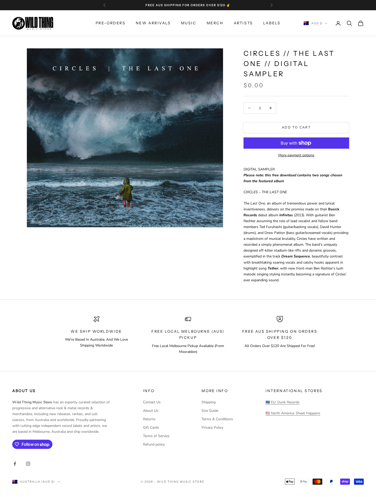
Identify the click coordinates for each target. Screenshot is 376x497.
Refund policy (154, 444)
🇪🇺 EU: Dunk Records (283, 402)
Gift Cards (151, 427)
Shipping (209, 402)
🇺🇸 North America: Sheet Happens (293, 413)
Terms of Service (156, 436)
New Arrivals (153, 23)
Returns (149, 419)
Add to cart (296, 127)
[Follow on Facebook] (14, 463)
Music (188, 23)
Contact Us (152, 402)
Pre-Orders (111, 23)
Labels (272, 23)
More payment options (296, 155)
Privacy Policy (212, 427)
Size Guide (210, 410)
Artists (243, 23)
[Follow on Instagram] (28, 463)
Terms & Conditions (217, 419)
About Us (150, 410)
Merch (215, 23)
